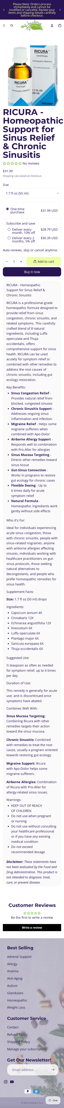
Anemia (12, 971)
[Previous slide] (4, 10)
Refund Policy (17, 1034)
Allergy (12, 964)
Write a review (32, 928)
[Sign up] (53, 1070)
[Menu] (4, 25)
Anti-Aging (14, 978)
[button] (12, 163)
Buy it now (32, 272)
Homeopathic (17, 1000)
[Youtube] (12, 1082)
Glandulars (15, 993)
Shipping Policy (18, 1042)
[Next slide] (60, 10)
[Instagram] (6, 1082)
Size (6, 185)
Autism (12, 986)
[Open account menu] (52, 25)
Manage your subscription (26, 1049)
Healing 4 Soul (36, 1102)
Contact (12, 1027)
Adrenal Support (19, 956)
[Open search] (12, 25)
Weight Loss (16, 1007)
